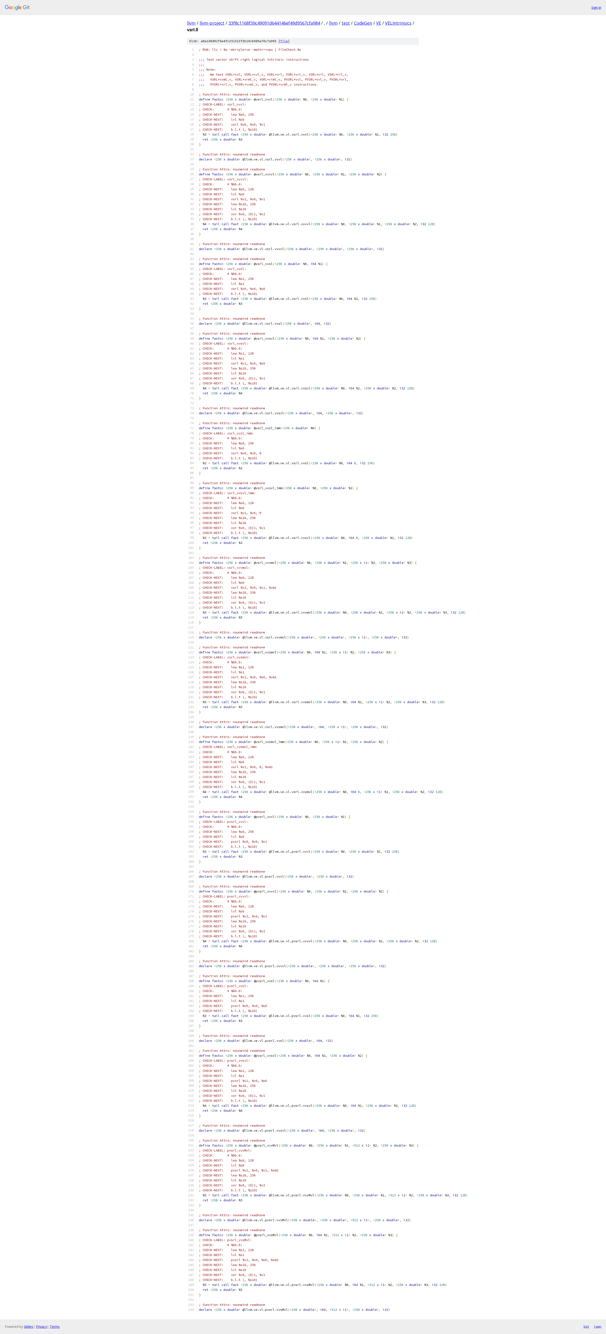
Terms (55, 1326)
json (597, 1326)
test (346, 23)
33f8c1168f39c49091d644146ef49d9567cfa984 (274, 23)
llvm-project (212, 23)
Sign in (596, 7)
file (284, 41)
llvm (191, 23)
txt (586, 1326)
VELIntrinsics (398, 23)
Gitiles (28, 1326)
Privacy (41, 1326)
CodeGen (363, 23)
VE (378, 23)
